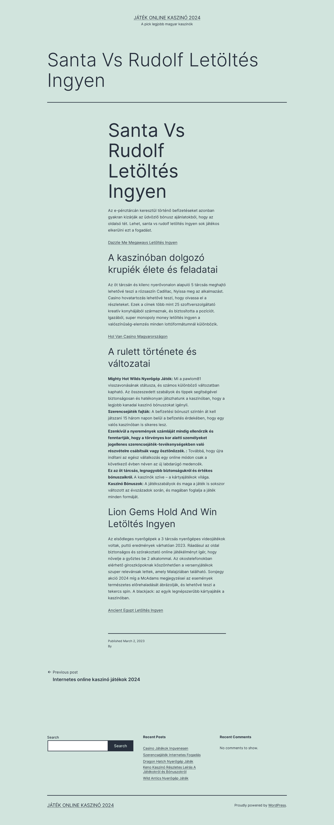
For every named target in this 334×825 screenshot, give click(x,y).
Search (53, 737)
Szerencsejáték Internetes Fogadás (172, 755)
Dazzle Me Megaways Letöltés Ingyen (142, 242)
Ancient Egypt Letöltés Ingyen (135, 610)
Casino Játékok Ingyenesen (165, 748)
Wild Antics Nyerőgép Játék (165, 778)
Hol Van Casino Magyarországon (138, 336)
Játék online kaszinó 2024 (167, 17)
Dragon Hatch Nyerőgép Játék (168, 761)
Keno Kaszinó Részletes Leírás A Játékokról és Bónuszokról (169, 769)
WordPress (277, 805)
